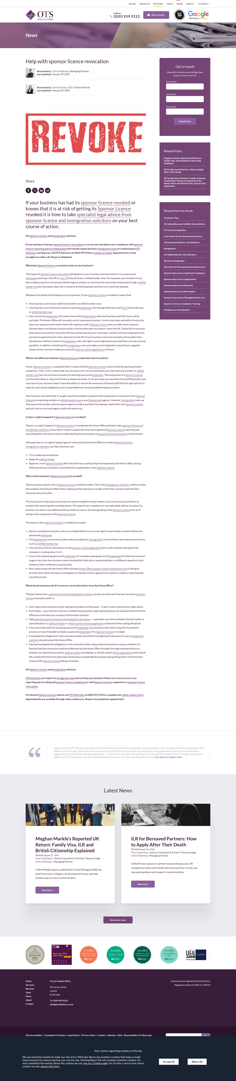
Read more (47, 890)
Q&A (119, 1035)
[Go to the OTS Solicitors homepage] (39, 15)
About (190, 3)
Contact (203, 3)
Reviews (158, 3)
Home (132, 3)
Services (144, 3)
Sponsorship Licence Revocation (179, 291)
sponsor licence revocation (55, 273)
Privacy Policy (89, 1035)
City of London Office (60, 981)
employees (31, 278)
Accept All (169, 1061)
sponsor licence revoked (105, 202)
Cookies (102, 1035)
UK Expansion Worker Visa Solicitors (182, 242)
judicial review (47, 459)
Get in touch (157, 14)
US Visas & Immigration (175, 230)
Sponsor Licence (114, 208)
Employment (89, 316)
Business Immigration (174, 260)
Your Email (171, 106)
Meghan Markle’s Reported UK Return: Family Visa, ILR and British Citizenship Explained (183, 161)
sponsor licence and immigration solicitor (71, 594)
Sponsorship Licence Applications (180, 279)
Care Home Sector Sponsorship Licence (183, 236)
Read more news (118, 920)
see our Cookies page (95, 1063)
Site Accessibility (34, 1035)
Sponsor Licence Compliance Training (182, 303)
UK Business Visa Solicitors (177, 309)
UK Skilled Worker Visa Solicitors (180, 254)
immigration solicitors (37, 446)
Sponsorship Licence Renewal (178, 285)
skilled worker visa (48, 543)
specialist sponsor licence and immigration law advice (62, 619)
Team (170, 3)
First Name (171, 81)
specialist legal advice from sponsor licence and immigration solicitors (78, 217)
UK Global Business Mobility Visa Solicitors (184, 224)
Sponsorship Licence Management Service (184, 297)
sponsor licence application (90, 349)
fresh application (123, 652)
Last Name (171, 94)
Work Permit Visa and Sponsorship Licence (185, 267)
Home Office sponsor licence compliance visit (103, 568)
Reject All (197, 1061)
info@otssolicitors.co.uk (61, 1004)
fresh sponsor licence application (86, 623)
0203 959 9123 (60, 1000)
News (179, 3)
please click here (50, 1066)
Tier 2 (63, 278)
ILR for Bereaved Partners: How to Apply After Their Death (184, 170)
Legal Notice (74, 1035)
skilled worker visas (42, 311)
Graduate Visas (171, 217)
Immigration (59, 235)
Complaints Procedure (55, 1035)
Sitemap (111, 1035)
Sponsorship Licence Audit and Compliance (184, 273)
